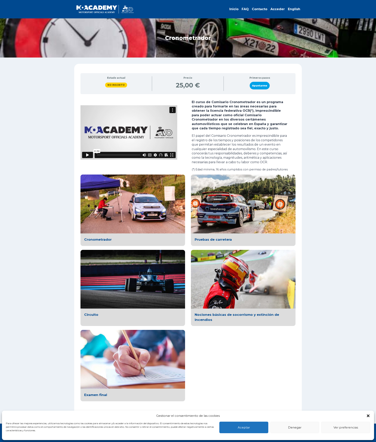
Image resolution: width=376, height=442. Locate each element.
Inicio (234, 9)
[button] (368, 416)
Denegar (294, 427)
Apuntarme (259, 85)
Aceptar (244, 427)
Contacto (259, 9)
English (294, 9)
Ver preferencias (346, 427)
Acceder (277, 9)
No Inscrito (116, 85)
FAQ (245, 9)
